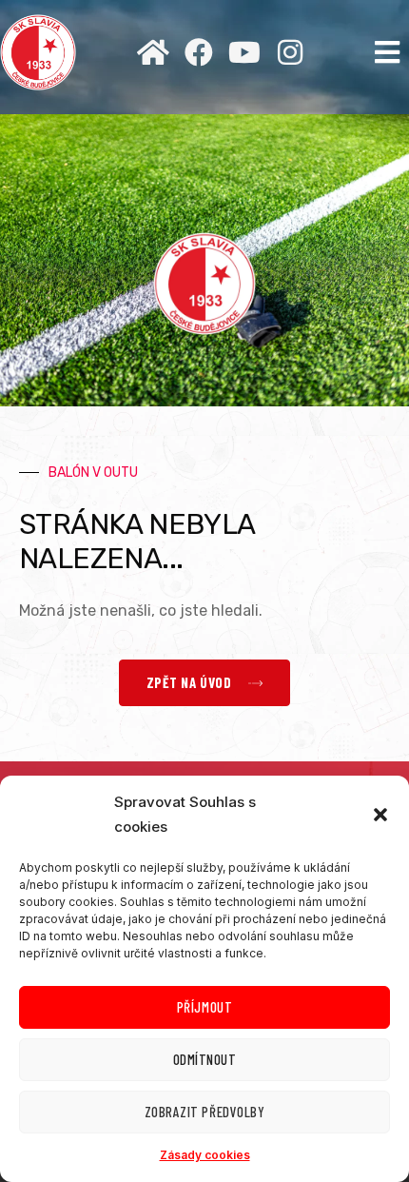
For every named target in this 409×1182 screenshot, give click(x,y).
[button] (380, 814)
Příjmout (204, 1006)
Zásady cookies (205, 1155)
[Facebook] (199, 52)
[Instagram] (290, 52)
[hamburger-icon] (387, 52)
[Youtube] (244, 52)
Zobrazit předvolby (204, 1111)
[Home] (153, 52)
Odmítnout (205, 1059)
